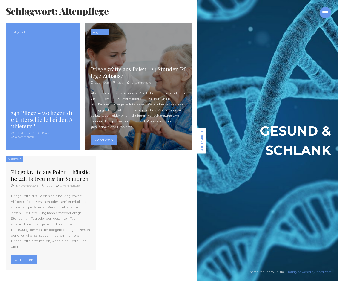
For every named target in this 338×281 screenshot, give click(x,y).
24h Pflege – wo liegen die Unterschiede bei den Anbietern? (41, 119)
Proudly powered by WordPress (308, 272)
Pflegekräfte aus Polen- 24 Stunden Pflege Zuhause (138, 72)
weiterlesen (105, 140)
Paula (45, 133)
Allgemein (20, 32)
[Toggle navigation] (325, 12)
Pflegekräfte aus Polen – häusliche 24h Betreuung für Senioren (50, 175)
